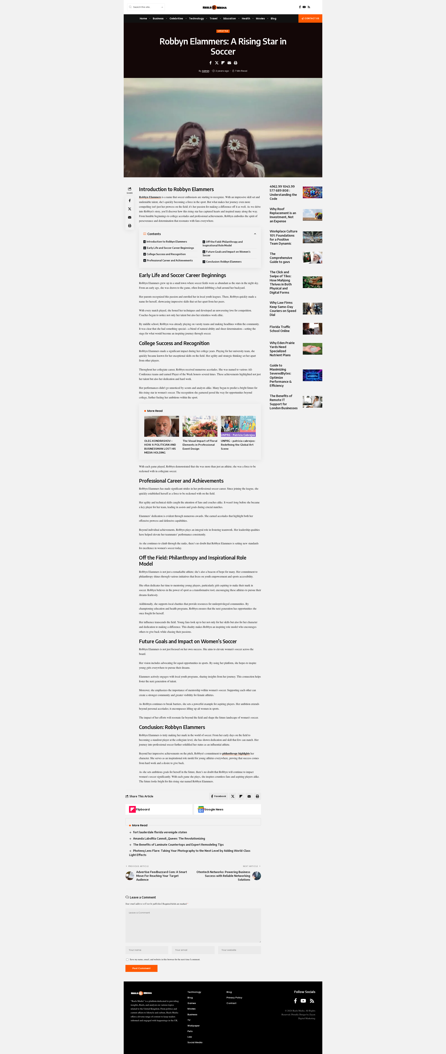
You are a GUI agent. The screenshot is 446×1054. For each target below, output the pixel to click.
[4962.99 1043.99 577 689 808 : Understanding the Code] (312, 192)
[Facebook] (300, 7)
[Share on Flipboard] (223, 63)
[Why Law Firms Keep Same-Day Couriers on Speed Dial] (312, 308)
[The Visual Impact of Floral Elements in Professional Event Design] (200, 426)
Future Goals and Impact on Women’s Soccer (226, 253)
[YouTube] (304, 7)
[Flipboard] (132, 809)
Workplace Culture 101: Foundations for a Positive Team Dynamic (283, 237)
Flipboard (143, 809)
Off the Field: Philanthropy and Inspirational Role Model (223, 243)
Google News (214, 809)
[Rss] (309, 7)
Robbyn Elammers (150, 197)
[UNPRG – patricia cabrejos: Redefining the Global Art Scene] (238, 426)
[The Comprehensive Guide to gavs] (312, 257)
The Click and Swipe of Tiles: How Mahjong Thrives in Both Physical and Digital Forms (281, 282)
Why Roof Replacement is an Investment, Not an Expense (283, 215)
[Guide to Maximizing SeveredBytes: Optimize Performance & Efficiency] (312, 375)
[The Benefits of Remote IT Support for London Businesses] (312, 402)
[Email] (229, 63)
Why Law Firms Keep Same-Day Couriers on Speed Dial (283, 308)
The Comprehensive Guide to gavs (281, 258)
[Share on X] (216, 63)
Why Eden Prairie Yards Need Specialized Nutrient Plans (282, 349)
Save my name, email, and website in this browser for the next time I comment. (165, 959)
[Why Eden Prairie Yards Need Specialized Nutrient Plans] (312, 349)
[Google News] (201, 809)
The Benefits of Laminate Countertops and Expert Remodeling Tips (178, 844)
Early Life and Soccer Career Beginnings (170, 247)
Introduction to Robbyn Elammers (167, 241)
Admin (205, 70)
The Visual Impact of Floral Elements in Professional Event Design (200, 444)
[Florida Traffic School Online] (312, 329)
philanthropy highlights (236, 753)
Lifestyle (223, 31)
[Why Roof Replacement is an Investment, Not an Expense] (312, 215)
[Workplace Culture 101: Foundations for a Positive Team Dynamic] (312, 237)
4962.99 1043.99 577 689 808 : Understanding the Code (283, 192)
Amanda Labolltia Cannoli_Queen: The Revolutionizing (169, 838)
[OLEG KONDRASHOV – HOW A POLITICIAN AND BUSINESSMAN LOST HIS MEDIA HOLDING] (161, 426)
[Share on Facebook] (210, 63)
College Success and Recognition (166, 254)
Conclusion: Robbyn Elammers (223, 261)
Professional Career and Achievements (170, 260)
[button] (235, 63)
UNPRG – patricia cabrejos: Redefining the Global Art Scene (238, 444)
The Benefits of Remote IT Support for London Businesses (284, 402)
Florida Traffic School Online (280, 329)
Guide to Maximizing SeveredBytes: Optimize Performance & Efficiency (281, 375)
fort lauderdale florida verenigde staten (160, 832)
